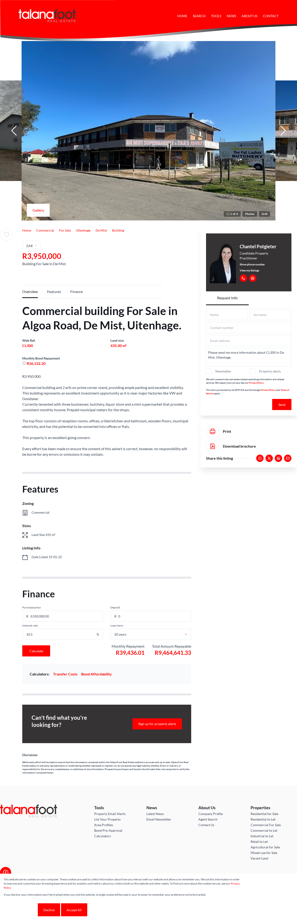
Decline (49, 910)
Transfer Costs (65, 674)
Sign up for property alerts (157, 724)
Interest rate (30, 625)
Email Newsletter (158, 819)
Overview (30, 291)
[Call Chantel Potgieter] (243, 278)
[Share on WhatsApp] (278, 458)
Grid (264, 214)
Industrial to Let (262, 836)
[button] (14, 130)
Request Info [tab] (227, 298)
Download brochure (239, 446)
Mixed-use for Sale (264, 853)
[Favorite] (6, 234)
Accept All (74, 910)
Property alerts (270, 371)
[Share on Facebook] (260, 458)
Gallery (38, 210)
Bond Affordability (96, 674)
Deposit (115, 607)
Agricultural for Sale (265, 847)
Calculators (102, 836)
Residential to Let (263, 819)
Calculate (36, 651)
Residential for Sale (264, 814)
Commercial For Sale (266, 825)
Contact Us (206, 825)
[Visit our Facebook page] (5, 872)
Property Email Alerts (110, 814)
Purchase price (31, 607)
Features (54, 291)
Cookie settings (20, 910)
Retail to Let (259, 842)
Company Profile (210, 814)
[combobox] (155, 634)
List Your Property (107, 819)
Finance (76, 291)
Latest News (155, 814)
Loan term (116, 625)
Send (281, 405)
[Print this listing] (212, 431)
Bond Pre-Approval (108, 830)
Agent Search (207, 819)
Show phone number (252, 264)
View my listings (249, 270)
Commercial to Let (264, 830)
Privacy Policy (256, 382)
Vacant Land (259, 858)
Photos (249, 214)
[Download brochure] (212, 446)
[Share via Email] (287, 458)
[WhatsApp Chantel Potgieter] (252, 278)
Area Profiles (103, 825)
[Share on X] (269, 458)
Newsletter (223, 371)
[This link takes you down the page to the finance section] (24, 363)
